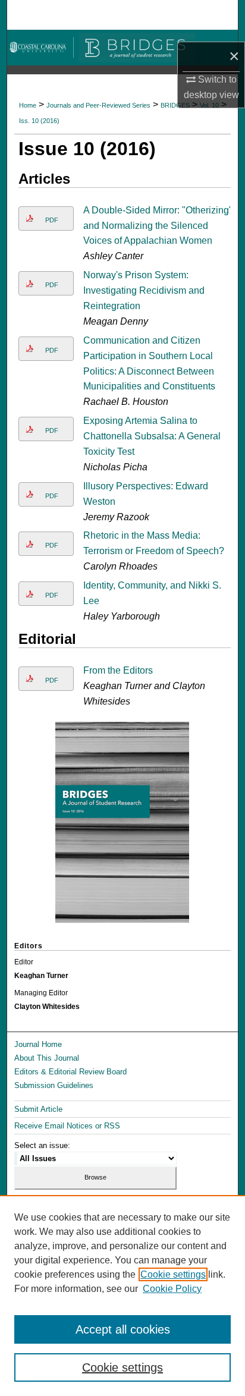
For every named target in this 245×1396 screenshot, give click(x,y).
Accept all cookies (123, 1329)
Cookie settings (173, 1274)
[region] (122, 1295)
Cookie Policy (172, 1289)
